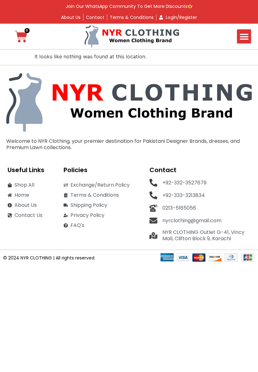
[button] (244, 36)
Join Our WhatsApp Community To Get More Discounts (127, 6)
